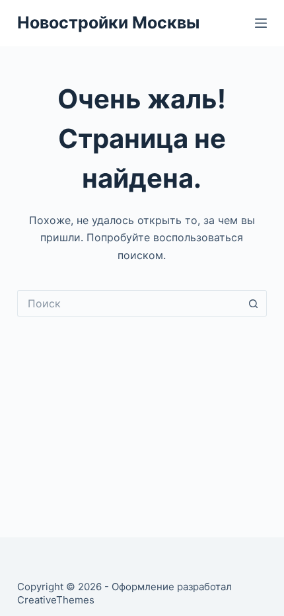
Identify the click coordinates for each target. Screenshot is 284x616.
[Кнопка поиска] (253, 303)
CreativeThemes (55, 600)
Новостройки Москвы (108, 22)
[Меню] (261, 23)
